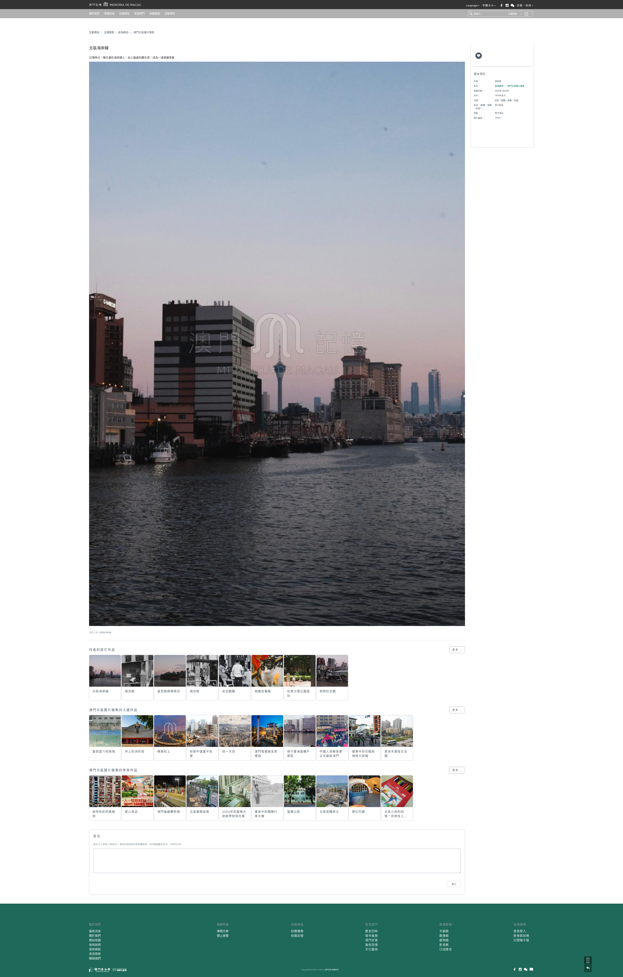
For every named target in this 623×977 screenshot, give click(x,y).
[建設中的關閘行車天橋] (267, 791)
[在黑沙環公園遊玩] (300, 671)
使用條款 (95, 949)
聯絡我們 (95, 958)
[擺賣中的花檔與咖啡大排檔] (364, 731)
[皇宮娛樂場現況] (170, 671)
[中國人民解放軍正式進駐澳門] (332, 731)
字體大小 (488, 5)
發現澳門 (139, 13)
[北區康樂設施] (202, 791)
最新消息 (95, 931)
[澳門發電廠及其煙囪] (267, 731)
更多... (457, 649)
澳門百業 (371, 940)
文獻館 (444, 931)
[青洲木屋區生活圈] (397, 731)
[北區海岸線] (105, 671)
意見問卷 (95, 954)
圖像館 (444, 935)
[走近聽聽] (235, 671)
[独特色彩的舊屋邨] (105, 791)
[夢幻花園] (364, 791)
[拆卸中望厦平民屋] (202, 731)
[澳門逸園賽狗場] (170, 791)
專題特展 (109, 13)
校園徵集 (297, 931)
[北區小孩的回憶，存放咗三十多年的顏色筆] (397, 791)
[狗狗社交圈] (332, 671)
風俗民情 (371, 944)
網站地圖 (95, 940)
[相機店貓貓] (267, 671)
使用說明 (95, 944)
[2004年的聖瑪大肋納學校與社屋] (235, 791)
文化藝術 (371, 949)
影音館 (444, 944)
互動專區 (170, 13)
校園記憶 (297, 935)
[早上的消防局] (137, 731)
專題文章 (223, 931)
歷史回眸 (371, 931)
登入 (454, 884)
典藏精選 (154, 13)
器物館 (444, 940)
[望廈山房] (300, 791)
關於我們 (94, 13)
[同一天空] (235, 731)
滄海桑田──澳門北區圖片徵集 (136, 32)
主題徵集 (109, 32)
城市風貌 (371, 935)
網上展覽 (223, 935)
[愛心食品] (137, 791)
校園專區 (124, 13)
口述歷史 (445, 949)
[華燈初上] (170, 731)
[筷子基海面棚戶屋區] (300, 731)
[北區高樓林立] (332, 791)
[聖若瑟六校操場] (105, 731)
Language (472, 5)
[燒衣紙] (137, 671)
